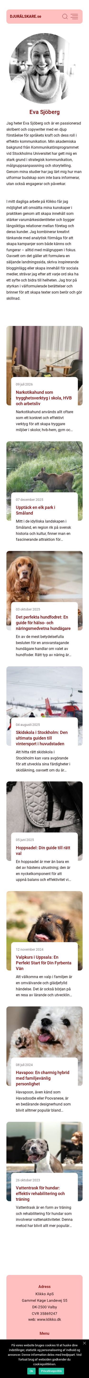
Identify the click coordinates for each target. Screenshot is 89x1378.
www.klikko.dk (49, 1319)
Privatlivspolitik (51, 1371)
